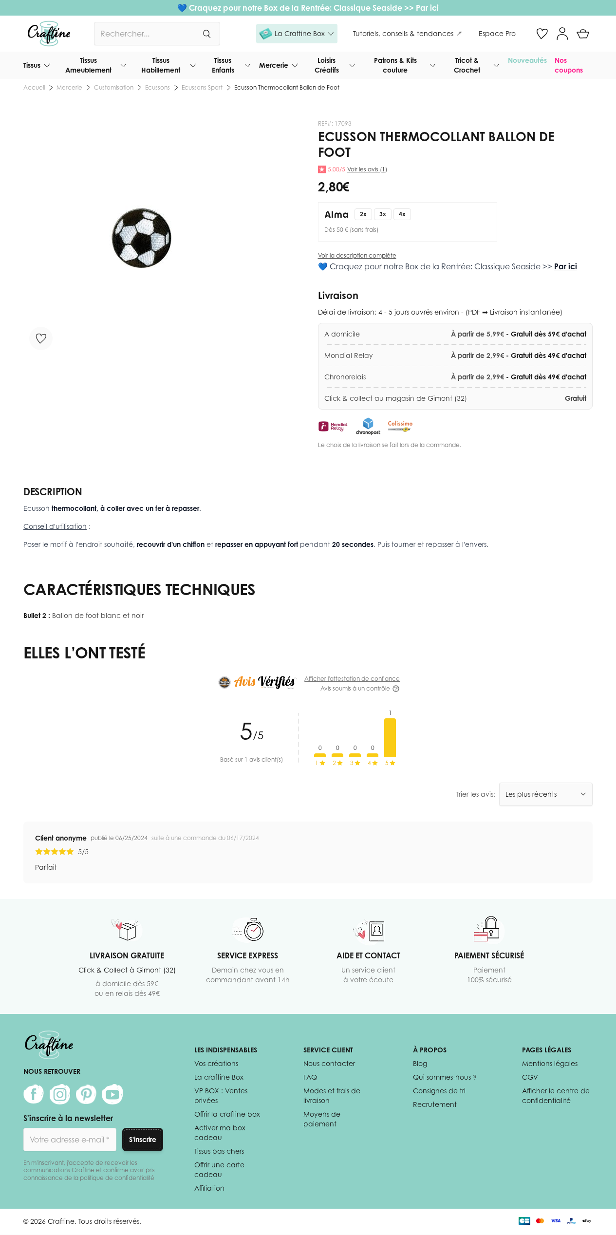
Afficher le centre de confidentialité (556, 1095)
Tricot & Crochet (467, 65)
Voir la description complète (357, 255)
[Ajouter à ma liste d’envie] (41, 338)
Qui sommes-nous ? (445, 1077)
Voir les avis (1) (367, 169)
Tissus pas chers (219, 1151)
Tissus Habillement (160, 65)
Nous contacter (329, 1063)
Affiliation (209, 1188)
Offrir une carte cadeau (219, 1169)
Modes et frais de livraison (331, 1095)
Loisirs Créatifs (327, 65)
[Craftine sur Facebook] (33, 1094)
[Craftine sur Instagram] (60, 1094)
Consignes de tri (439, 1090)
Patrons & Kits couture (395, 65)
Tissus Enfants (223, 65)
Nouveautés (527, 60)
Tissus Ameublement (88, 65)
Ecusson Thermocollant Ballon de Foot (286, 87)
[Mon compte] (562, 33)
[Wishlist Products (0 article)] (542, 33)
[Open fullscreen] (141, 238)
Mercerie (273, 65)
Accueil (34, 87)
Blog (420, 1063)
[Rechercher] (206, 33)
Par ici (427, 8)
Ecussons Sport (202, 87)
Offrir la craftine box (227, 1114)
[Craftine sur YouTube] (112, 1094)
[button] (296, 33)
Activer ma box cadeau (219, 1132)
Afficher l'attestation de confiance (352, 678)
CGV (530, 1077)
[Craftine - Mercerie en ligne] (49, 34)
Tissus (31, 65)
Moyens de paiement (321, 1119)
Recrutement (435, 1104)
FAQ (310, 1077)
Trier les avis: (475, 794)
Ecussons (157, 87)
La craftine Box (218, 1077)
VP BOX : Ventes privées (220, 1095)
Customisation (113, 87)
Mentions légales (550, 1063)
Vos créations (216, 1063)
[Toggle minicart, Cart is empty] (583, 33)
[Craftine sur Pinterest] (86, 1094)
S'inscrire (142, 1139)
